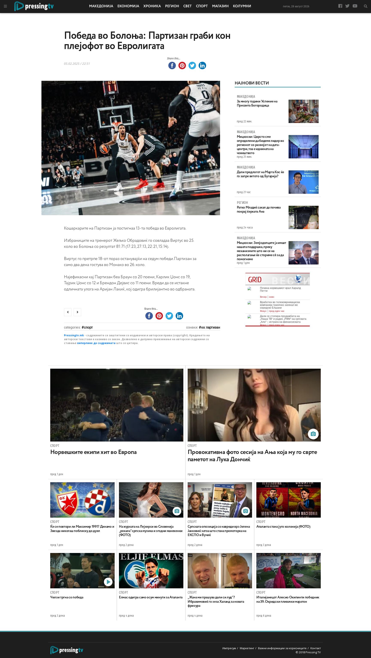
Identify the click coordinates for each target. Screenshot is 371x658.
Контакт (315, 648)
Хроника (152, 6)
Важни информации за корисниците (282, 648)
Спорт (202, 6)
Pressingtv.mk (74, 335)
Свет (187, 6)
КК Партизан (210, 327)
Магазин (220, 6)
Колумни (242, 6)
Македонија (101, 6)
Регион (172, 6)
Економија (128, 6)
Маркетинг (247, 648)
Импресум (229, 648)
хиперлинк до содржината (96, 343)
